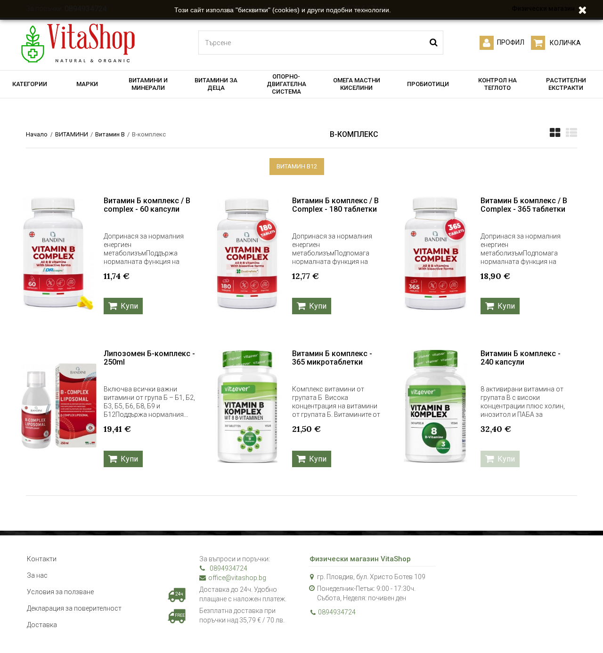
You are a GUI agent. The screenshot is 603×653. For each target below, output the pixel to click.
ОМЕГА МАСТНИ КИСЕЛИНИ (356, 84)
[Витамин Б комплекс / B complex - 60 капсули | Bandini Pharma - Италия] (59, 253)
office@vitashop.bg (237, 577)
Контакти (42, 559)
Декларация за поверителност (74, 608)
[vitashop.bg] (77, 43)
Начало (37, 134)
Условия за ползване (60, 592)
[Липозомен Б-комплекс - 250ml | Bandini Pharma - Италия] (59, 406)
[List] (571, 132)
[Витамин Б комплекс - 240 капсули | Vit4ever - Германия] (435, 406)
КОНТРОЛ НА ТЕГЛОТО (497, 84)
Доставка (42, 625)
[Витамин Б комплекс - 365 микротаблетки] (247, 406)
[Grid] (555, 132)
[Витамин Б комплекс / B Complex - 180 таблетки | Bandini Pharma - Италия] (247, 253)
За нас (37, 575)
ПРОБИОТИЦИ (428, 84)
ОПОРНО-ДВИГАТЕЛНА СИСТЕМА (286, 84)
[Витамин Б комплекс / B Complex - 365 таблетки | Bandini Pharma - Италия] (435, 253)
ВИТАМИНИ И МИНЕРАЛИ (148, 84)
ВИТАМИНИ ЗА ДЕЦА (216, 84)
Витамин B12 (297, 166)
